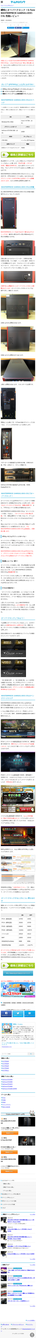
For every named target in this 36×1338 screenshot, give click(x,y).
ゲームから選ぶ (7, 1190)
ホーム (2, 5)
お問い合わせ (5, 1324)
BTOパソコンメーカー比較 (9, 1201)
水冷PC (3, 1005)
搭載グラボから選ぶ (8, 1187)
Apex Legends (6, 1107)
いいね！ (19, 27)
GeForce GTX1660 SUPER (9, 1088)
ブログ (4, 1208)
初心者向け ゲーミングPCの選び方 (11, 1194)
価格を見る (10, 1133)
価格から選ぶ (6, 1183)
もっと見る (32, 1214)
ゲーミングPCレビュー (8, 5)
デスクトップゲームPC (28, 1002)
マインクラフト (6, 1104)
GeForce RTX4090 (7, 1079)
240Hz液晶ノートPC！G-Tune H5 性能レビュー (19, 1246)
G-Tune (13, 1002)
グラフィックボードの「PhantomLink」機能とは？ (20, 1285)
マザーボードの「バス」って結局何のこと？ (18, 1301)
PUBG (4, 1100)
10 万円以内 (5, 1061)
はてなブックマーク (30, 1015)
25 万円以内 (5, 1068)
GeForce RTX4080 (7, 1081)
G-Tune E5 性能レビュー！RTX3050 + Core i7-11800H (21, 1253)
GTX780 (19, 1002)
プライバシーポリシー (18, 1324)
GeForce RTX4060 (7, 1086)
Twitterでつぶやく (18, 1015)
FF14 (3, 1097)
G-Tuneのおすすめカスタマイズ (19, 973)
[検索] (31, 1053)
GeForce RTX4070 (7, 1084)
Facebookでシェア (6, 1015)
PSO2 (4, 1102)
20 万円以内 (5, 1066)
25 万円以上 (5, 1070)
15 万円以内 (5, 1063)
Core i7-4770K (7, 1002)
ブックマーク (26, 27)
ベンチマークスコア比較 (8, 1204)
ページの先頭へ (31, 1320)
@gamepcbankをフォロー (7, 1046)
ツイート (11, 27)
